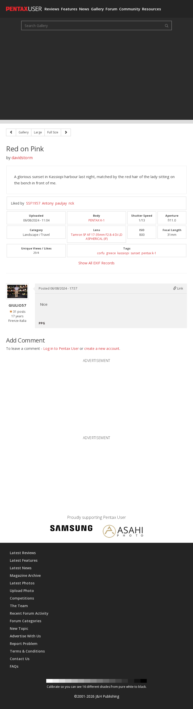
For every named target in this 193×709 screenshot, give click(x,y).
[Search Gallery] (166, 25)
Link (179, 288)
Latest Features (23, 560)
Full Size (52, 132)
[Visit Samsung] (71, 528)
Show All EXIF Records (96, 263)
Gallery (97, 8)
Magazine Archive (25, 575)
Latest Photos (22, 583)
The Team (19, 605)
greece (111, 253)
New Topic (19, 628)
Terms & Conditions (27, 651)
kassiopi (123, 253)
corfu (101, 253)
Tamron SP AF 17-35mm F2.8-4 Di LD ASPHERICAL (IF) (96, 237)
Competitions (22, 598)
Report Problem (23, 643)
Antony (48, 203)
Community (129, 8)
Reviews (51, 8)
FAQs (14, 666)
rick (71, 203)
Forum (111, 8)
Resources (151, 8)
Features (69, 8)
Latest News (20, 567)
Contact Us (19, 658)
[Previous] (11, 132)
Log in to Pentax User (61, 348)
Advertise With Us (25, 636)
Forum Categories (25, 620)
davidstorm (22, 157)
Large (38, 132)
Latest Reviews (23, 552)
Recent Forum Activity (29, 613)
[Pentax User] (23, 6)
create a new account (101, 348)
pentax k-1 (148, 253)
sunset (135, 253)
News (84, 8)
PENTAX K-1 (96, 220)
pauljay (61, 203)
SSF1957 (33, 203)
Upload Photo (22, 590)
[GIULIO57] (17, 291)
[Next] (66, 132)
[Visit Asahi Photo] (123, 532)
